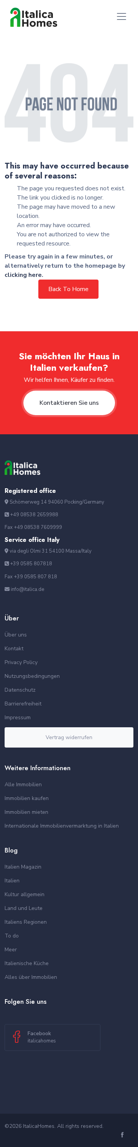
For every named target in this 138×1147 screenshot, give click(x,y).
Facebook (42, 1037)
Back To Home (68, 289)
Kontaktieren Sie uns (69, 403)
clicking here (23, 275)
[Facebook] (123, 1135)
